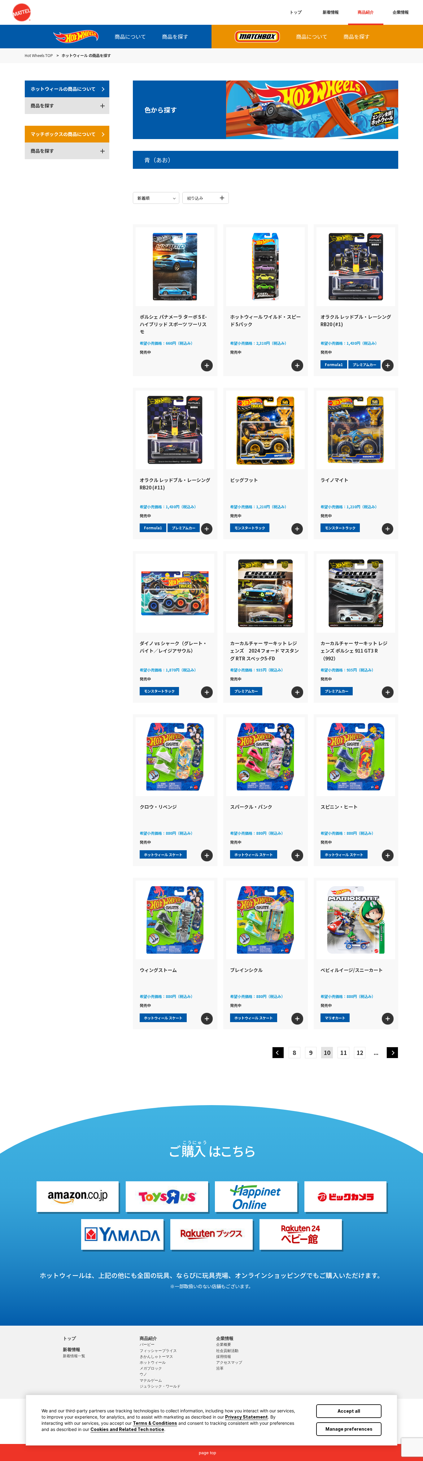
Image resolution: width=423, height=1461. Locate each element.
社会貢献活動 (227, 1351)
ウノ (143, 1374)
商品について (130, 36)
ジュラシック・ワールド (160, 1386)
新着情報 (331, 12)
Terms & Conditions (155, 1423)
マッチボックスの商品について (63, 134)
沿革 (220, 1368)
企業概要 (223, 1344)
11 (343, 1052)
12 (359, 1052)
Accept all (349, 1411)
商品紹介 (366, 12)
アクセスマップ (229, 1362)
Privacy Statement (246, 1416)
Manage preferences (349, 1429)
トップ (296, 12)
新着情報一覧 (74, 1356)
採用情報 (223, 1356)
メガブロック (151, 1368)
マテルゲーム (151, 1380)
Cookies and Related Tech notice (127, 1429)
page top (207, 1452)
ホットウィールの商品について (63, 89)
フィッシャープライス (158, 1351)
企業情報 (401, 12)
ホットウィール (153, 1362)
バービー (147, 1344)
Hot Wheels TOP (39, 55)
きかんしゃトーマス (156, 1356)
